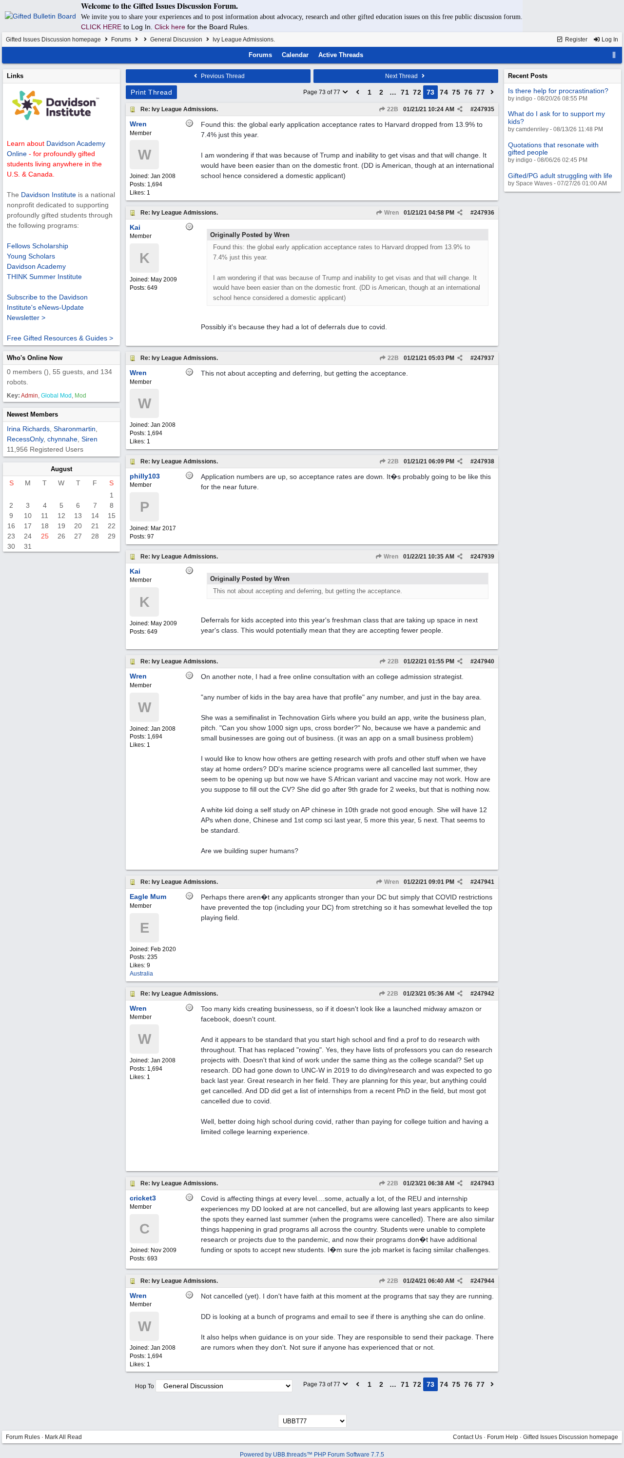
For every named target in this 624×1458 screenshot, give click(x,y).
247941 (484, 882)
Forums (121, 39)
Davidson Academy (36, 266)
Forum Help (502, 1437)
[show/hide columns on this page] (614, 55)
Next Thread (402, 76)
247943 (484, 1183)
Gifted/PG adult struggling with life (560, 176)
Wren (391, 212)
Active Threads (340, 55)
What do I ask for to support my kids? (556, 117)
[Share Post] (460, 109)
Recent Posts (527, 76)
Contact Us (467, 1437)
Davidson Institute (48, 195)
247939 (484, 556)
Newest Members (32, 414)
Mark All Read (63, 1437)
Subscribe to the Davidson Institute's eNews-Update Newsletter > (47, 307)
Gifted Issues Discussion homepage (53, 39)
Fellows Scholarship (37, 246)
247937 (484, 358)
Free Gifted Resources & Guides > (60, 338)
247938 (484, 461)
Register (575, 39)
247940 (484, 661)
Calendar (295, 55)
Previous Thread (222, 76)
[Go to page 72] (358, 92)
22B (392, 109)
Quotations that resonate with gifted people (553, 148)
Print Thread (151, 92)
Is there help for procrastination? (558, 91)
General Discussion (176, 39)
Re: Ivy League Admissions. (179, 109)
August (61, 469)
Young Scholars (31, 256)
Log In (609, 39)
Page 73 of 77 (322, 92)
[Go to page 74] (492, 92)
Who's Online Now (34, 357)
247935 (484, 109)
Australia (141, 973)
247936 (484, 212)
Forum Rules (23, 1437)
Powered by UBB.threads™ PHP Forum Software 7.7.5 (312, 1454)
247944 (484, 1281)
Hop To (144, 1386)
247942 (484, 993)
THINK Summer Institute (44, 276)
